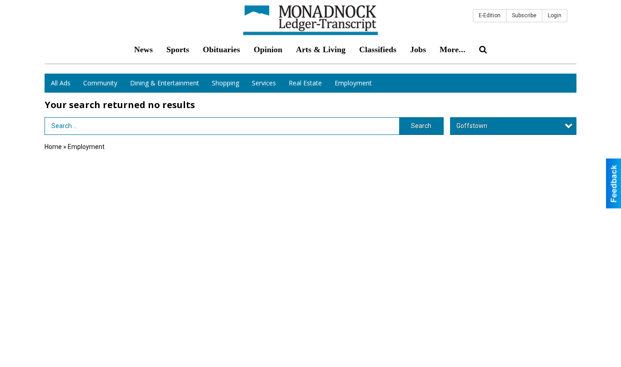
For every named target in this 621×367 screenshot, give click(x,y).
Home (53, 146)
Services (264, 83)
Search (421, 125)
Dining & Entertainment (164, 83)
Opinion (268, 49)
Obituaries (221, 49)
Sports (177, 49)
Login (554, 15)
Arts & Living (321, 49)
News (143, 49)
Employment (353, 83)
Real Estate (305, 83)
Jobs (418, 49)
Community (100, 83)
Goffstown (471, 125)
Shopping (225, 83)
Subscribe (524, 15)
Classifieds (377, 49)
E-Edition (490, 15)
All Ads (60, 83)
